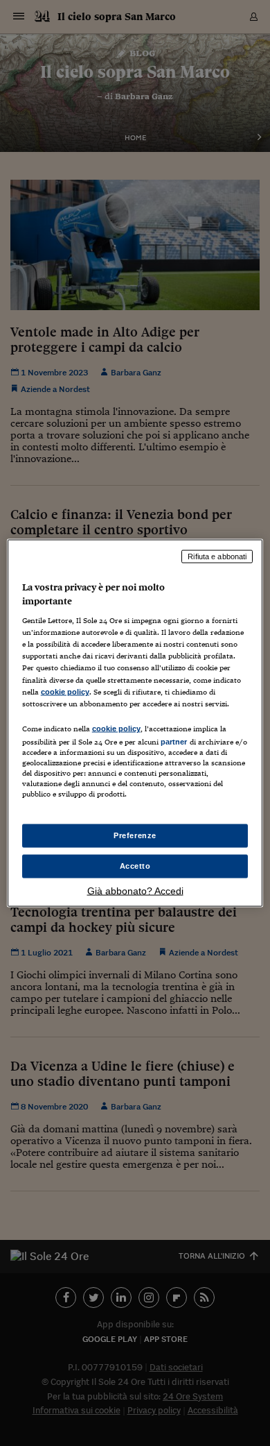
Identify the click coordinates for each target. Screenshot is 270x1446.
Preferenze (135, 835)
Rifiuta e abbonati (217, 556)
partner (174, 741)
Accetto (135, 866)
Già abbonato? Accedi (135, 890)
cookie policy (65, 691)
